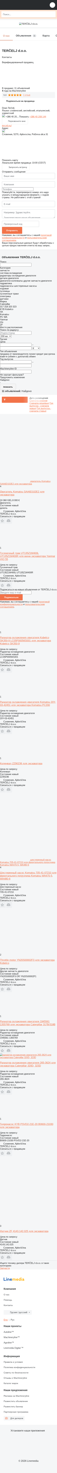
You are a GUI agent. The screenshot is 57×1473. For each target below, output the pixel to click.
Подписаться (11, 597)
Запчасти (5, 1268)
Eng (6, 1319)
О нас (6, 1294)
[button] (52, 5)
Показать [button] (24, 116)
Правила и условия (13, 1362)
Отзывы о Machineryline (15, 1378)
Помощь (8, 1300)
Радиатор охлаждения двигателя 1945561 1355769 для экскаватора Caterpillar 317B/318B (27, 1023)
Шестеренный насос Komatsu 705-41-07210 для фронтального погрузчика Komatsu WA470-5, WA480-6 (28, 875)
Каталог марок (11, 1383)
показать (8, 387)
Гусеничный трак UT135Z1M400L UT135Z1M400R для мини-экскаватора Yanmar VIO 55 (27, 556)
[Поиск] (53, 14)
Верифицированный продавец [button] (18, 62)
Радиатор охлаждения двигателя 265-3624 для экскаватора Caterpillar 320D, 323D (28, 1064)
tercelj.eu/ (7, 125)
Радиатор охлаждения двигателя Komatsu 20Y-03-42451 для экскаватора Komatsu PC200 (28, 704)
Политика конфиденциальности (19, 1367)
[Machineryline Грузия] (21, 5)
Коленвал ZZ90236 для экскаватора (21, 763)
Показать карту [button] (10, 160)
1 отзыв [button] (26, 95)
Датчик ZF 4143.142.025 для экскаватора (24, 1231)
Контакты (8, 1305)
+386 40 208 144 (37, 116)
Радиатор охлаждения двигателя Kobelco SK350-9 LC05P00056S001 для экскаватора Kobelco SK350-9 (25, 640)
